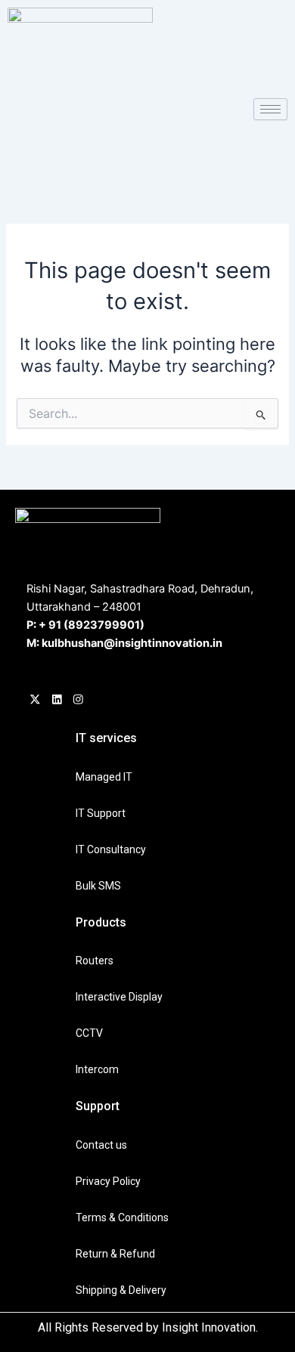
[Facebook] (35, 701)
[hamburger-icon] (270, 109)
